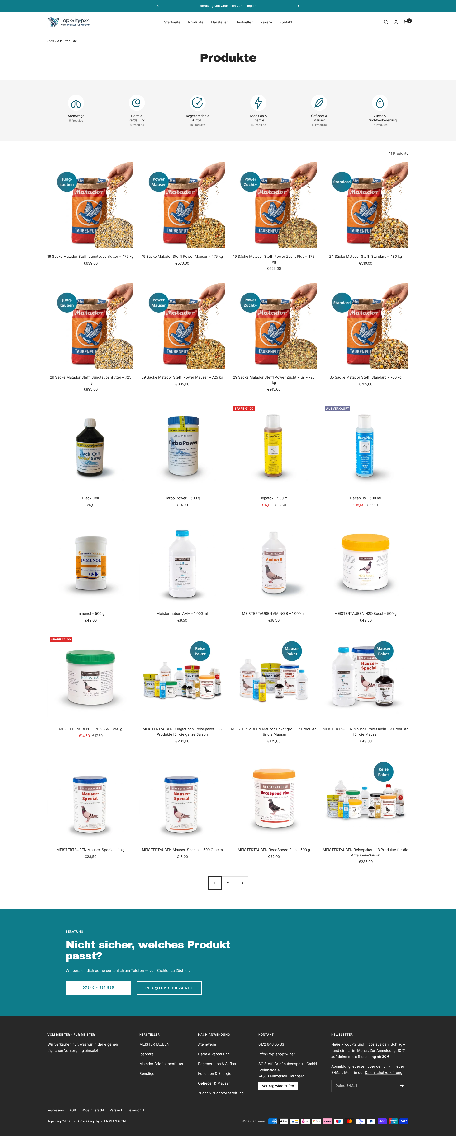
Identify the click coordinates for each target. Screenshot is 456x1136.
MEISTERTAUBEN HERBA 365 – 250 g (90, 729)
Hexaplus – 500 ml (365, 498)
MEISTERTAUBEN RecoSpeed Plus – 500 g (274, 849)
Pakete (266, 22)
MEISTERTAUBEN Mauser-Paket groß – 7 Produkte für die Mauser (274, 732)
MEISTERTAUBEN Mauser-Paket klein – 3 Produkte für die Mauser (365, 732)
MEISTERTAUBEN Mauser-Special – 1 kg (90, 849)
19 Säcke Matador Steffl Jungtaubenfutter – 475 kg (90, 256)
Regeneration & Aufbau (217, 1063)
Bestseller (244, 22)
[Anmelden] (402, 1085)
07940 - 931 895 (98, 987)
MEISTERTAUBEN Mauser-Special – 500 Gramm (182, 849)
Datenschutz (137, 1110)
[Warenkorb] (406, 22)
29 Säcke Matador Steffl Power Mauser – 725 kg (182, 377)
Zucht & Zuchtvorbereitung (221, 1093)
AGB (72, 1110)
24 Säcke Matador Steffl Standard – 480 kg (365, 256)
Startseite (172, 22)
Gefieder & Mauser (214, 1083)
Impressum (56, 1110)
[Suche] (386, 22)
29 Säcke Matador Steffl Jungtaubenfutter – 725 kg (90, 380)
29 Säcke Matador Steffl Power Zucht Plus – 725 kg (274, 380)
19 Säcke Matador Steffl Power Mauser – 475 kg (182, 256)
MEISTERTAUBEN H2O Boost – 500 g (365, 613)
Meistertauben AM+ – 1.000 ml (182, 613)
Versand (116, 1110)
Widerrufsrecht (93, 1110)
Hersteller (219, 22)
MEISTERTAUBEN (154, 1044)
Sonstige (146, 1073)
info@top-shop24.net (169, 988)
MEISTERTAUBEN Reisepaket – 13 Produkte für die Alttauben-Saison (365, 852)
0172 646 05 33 (271, 1044)
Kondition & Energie (214, 1073)
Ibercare (146, 1054)
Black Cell (90, 498)
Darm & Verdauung (214, 1054)
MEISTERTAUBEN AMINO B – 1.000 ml (274, 613)
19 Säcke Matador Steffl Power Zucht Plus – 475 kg (273, 259)
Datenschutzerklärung (383, 1072)
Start (51, 41)
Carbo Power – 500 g (182, 498)
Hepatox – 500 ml (274, 498)
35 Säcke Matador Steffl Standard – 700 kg (366, 377)
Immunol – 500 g (90, 613)
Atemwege (207, 1044)
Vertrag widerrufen (278, 1086)
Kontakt (286, 22)
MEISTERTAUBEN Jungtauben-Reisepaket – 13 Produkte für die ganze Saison (182, 732)
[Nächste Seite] (241, 883)
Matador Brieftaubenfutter (161, 1063)
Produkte (196, 22)
